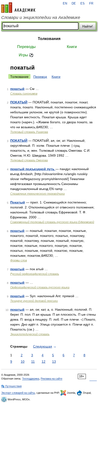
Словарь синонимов (23, 93)
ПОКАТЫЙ (18, 102)
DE (74, 3)
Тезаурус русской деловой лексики (34, 301)
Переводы (26, 47)
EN (65, 3)
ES (82, 3)
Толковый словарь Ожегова (29, 160)
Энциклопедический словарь (29, 334)
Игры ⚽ (26, 55)
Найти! (87, 26)
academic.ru (18, 7)
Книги (72, 47)
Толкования (49, 39)
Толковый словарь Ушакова (29, 132)
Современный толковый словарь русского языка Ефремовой (52, 222)
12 (43, 361)
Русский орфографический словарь (34, 274)
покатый (17, 89)
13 (54, 361)
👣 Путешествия (11, 386)
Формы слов (18, 260)
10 (22, 361)
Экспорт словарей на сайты (18, 392)
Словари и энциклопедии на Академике (40, 17)
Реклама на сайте (51, 378)
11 (33, 361)
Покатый (17, 202)
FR (91, 3)
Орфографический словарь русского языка (39, 287)
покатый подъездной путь (32, 169)
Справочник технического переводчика (37, 193)
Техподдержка (30, 378)
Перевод (40, 77)
